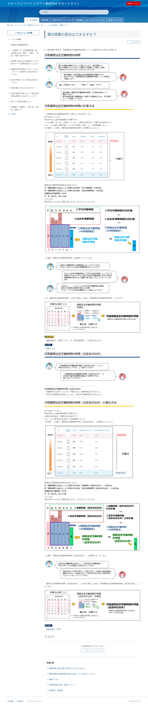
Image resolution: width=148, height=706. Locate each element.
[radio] (86, 650)
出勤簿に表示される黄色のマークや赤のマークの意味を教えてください (25, 62)
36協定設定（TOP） (54, 629)
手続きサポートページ (61, 20)
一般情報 (78, 20)
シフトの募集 (16, 39)
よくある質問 (31, 20)
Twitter (49, 636)
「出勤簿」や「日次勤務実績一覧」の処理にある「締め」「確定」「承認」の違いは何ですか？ (25, 52)
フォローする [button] (134, 42)
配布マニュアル (115, 20)
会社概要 (10, 701)
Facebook (45, 636)
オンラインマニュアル (95, 20)
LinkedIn (52, 636)
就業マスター (51, 348)
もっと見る (11, 114)
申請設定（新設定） (56, 690)
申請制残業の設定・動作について (62, 685)
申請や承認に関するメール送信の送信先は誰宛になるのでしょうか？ (25, 94)
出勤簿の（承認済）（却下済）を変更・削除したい (25, 108)
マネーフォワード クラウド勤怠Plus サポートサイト (27, 25)
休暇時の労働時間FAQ (19, 45)
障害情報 (45, 20)
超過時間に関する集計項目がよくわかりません (67, 668)
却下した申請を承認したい (21, 101)
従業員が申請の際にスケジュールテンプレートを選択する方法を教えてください (25, 71)
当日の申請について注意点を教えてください (25, 81)
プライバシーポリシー (34, 701)
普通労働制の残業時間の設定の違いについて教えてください (72, 674)
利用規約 (20, 701)
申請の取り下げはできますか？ (23, 88)
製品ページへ (133, 3)
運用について (64, 25)
